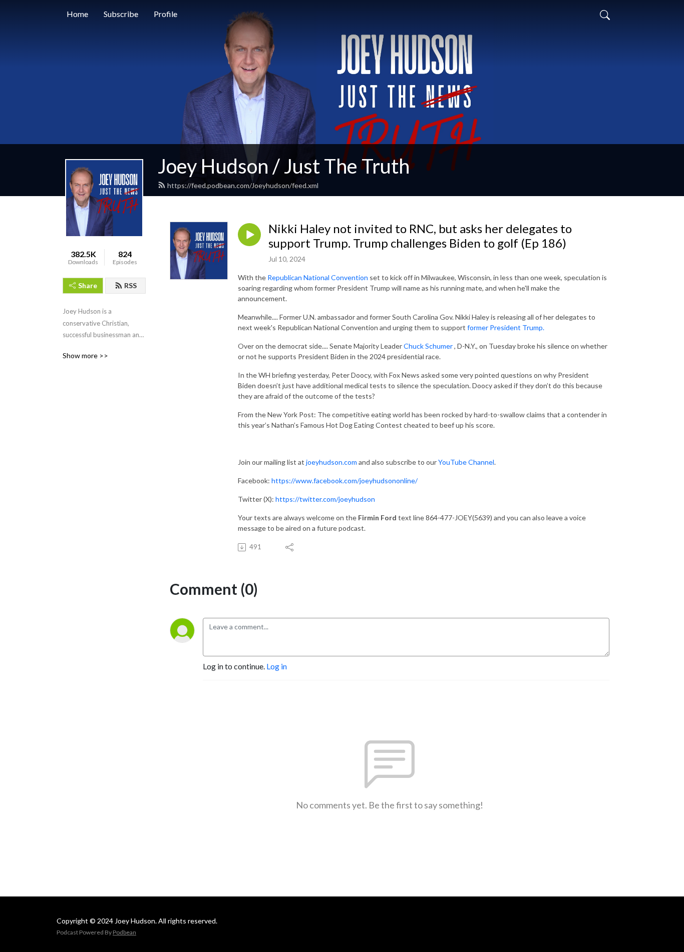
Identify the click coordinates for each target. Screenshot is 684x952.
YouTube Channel (466, 462)
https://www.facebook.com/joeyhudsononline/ (344, 480)
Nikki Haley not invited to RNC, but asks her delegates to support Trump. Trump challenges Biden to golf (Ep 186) (420, 236)
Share (87, 285)
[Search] (605, 14)
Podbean (124, 932)
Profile (165, 14)
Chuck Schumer (428, 346)
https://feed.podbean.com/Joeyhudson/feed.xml (242, 185)
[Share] (290, 547)
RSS (130, 285)
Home (77, 14)
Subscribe (121, 14)
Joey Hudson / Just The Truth (284, 166)
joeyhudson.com (331, 462)
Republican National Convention (318, 277)
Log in (276, 666)
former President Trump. (505, 327)
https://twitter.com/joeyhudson (325, 499)
